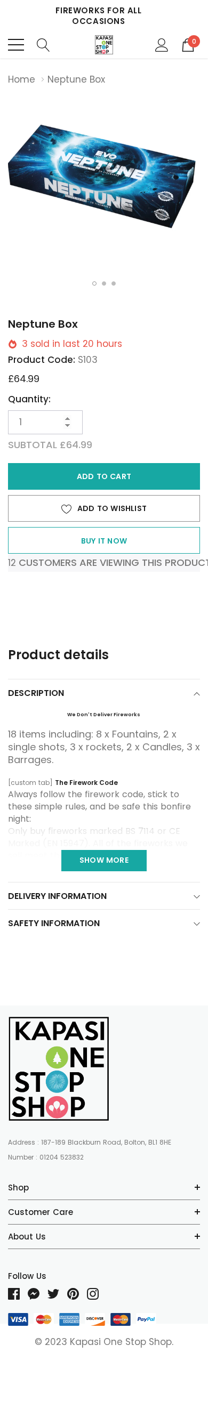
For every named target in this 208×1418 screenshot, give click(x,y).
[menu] (16, 45)
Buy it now (104, 541)
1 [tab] (94, 283)
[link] (58, 1068)
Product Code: (41, 360)
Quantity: (29, 399)
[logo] (104, 45)
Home (21, 79)
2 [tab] (104, 283)
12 (12, 562)
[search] (43, 44)
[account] (162, 44)
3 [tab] (113, 283)
